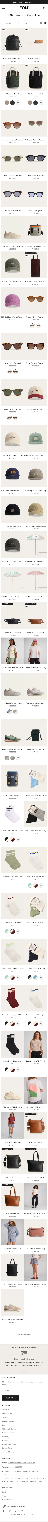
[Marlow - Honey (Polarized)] (32, 325)
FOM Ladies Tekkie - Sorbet (12, 703)
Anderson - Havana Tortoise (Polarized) (12, 140)
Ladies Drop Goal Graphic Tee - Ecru (35, 1107)
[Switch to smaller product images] (45, 23)
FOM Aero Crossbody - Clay (35, 1249)
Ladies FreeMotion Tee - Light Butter (12, 668)
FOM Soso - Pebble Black (12, 1178)
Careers (5, 1440)
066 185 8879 (17, 1467)
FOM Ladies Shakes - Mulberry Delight (12, 1320)
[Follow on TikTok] (15, 1511)
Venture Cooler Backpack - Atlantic (12, 795)
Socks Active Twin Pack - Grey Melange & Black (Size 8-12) (35, 831)
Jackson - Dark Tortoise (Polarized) (12, 211)
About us (5, 1410)
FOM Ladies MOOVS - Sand (12, 1107)
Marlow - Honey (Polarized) (35, 317)
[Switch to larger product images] (41, 23)
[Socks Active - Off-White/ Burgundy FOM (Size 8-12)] (35, 885)
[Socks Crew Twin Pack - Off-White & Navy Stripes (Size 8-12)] (30, 977)
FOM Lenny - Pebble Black (12, 58)
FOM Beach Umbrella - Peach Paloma (36, 597)
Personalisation (8, 1421)
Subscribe (11, 1398)
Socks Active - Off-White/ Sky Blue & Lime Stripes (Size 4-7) (12, 969)
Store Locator (7, 1414)
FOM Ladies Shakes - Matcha (12, 749)
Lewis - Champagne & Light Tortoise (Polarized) (12, 176)
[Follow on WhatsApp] (22, 1511)
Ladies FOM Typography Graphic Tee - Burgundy (12, 1143)
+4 (18, 839)
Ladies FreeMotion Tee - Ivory (35, 668)
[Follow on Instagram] (9, 1511)
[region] (24, 1359)
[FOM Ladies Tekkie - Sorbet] (9, 711)
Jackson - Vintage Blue (35, 211)
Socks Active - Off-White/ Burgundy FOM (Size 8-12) (12, 923)
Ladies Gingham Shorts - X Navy (36, 1284)
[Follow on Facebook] (3, 1511)
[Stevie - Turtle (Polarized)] (15, 371)
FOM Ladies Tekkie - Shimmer (12, 246)
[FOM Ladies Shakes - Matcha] (7, 758)
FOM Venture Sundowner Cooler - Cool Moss (36, 246)
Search (5, 1417)
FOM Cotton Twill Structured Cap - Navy (12, 491)
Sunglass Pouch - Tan (35, 58)
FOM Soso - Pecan (35, 1142)
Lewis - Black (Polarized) (35, 175)
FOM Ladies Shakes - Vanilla (35, 703)
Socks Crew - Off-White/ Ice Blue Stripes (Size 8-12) (35, 1015)
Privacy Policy (7, 1448)
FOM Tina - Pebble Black (35, 1178)
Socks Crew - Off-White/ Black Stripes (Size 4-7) (12, 831)
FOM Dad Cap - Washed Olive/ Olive (12, 282)
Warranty (5, 1437)
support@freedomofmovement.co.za (21, 1462)
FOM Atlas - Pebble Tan (35, 632)
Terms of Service (8, 1452)
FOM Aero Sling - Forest (35, 749)
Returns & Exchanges (10, 1433)
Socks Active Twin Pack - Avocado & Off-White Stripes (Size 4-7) (35, 923)
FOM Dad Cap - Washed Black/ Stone (12, 562)
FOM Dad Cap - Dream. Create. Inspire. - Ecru (12, 455)
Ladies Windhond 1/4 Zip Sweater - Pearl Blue (12, 1249)
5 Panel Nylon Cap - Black (12, 526)
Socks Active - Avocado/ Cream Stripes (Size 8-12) (12, 877)
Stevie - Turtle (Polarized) (12, 363)
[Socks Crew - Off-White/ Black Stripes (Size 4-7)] (7, 839)
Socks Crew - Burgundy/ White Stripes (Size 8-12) (12, 1015)
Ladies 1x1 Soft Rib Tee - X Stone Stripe (35, 1061)
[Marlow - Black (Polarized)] (38, 325)
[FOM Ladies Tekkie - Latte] (15, 711)
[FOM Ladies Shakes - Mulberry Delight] (12, 758)
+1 (18, 102)
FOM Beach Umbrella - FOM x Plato (35, 562)
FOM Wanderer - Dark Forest (12, 94)
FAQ (4, 1425)
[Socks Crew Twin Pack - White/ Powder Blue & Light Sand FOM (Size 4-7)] (35, 977)
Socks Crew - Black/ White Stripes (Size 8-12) (12, 1061)
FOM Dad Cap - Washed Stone (35, 526)
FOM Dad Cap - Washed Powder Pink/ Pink (12, 317)
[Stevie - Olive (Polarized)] (9, 371)
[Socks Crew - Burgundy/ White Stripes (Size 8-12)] (12, 839)
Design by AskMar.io (30, 1515)
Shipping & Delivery (9, 1429)
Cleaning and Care (9, 1444)
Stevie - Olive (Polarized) (12, 409)
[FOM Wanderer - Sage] (7, 102)
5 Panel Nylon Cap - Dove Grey (35, 490)
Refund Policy (7, 1500)
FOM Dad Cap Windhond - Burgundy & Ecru (36, 409)
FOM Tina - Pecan (12, 1213)
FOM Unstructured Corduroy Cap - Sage (35, 455)
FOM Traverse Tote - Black (12, 1284)
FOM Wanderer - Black (35, 94)
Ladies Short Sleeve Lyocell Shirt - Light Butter (35, 1213)
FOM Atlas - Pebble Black (12, 632)
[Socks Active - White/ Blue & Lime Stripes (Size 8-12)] (30, 885)
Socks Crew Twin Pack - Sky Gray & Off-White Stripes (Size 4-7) (35, 795)
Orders (4, 1496)
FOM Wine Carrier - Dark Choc (35, 281)
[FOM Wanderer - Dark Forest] (12, 102)
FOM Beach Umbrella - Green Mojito (12, 597)
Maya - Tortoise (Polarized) (35, 363)
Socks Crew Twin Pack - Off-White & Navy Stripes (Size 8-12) (36, 969)
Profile (4, 1492)
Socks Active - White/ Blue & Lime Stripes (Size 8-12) (35, 877)
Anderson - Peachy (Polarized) (35, 140)
